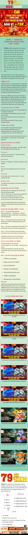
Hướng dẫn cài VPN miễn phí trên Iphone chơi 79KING (14, 381)
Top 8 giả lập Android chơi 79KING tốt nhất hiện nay (14, 402)
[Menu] (2, 2)
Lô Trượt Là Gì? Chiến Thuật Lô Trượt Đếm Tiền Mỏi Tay (14, 360)
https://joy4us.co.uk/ (12, 518)
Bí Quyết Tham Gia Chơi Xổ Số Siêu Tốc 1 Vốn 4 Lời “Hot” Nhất (14, 316)
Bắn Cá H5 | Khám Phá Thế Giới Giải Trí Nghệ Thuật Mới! (14, 444)
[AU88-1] (14, 528)
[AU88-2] (14, 532)
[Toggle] (2, 258)
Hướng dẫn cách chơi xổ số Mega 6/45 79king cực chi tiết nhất (14, 338)
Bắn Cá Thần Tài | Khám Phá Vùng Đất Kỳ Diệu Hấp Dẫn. (14, 423)
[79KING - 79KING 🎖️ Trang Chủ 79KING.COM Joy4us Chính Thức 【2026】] (14, 2)
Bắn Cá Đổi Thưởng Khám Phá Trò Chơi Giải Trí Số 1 (14, 465)
